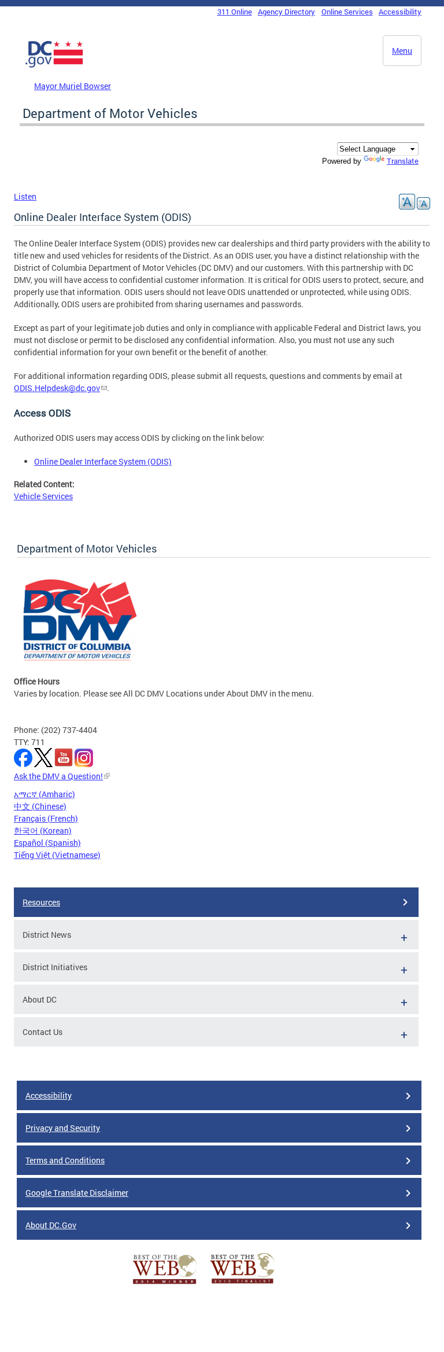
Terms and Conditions (65, 1160)
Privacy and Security (62, 1127)
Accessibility (400, 11)
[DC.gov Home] (54, 65)
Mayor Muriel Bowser (72, 85)
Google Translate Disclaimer (76, 1192)
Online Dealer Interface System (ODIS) (103, 461)
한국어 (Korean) (43, 830)
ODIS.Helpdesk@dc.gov (57, 387)
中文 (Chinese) (40, 806)
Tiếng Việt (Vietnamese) (57, 854)
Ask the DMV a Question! (58, 776)
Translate (403, 161)
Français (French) (46, 818)
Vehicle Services (43, 496)
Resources (41, 902)
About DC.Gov (50, 1225)
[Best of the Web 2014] (164, 1284)
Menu (402, 50)
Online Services (347, 11)
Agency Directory (286, 11)
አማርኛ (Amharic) (44, 794)
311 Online (234, 11)
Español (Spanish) (47, 842)
